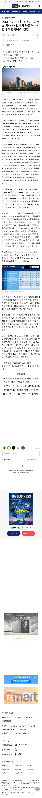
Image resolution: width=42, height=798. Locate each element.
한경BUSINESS (10, 18)
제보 (26, 2)
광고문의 (23, 726)
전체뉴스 (5, 12)
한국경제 (5, 765)
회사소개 (5, 726)
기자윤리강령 (21, 729)
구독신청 (13, 533)
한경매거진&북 (6, 2)
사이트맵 (26, 733)
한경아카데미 (6, 769)
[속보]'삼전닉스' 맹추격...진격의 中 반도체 (22, 382)
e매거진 (31, 2)
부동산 (32, 12)
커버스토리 (16, 12)
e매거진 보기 (28, 533)
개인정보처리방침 (8, 729)
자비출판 (20, 2)
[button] (38, 2)
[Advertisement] (21, 576)
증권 (25, 12)
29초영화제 (19, 773)
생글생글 (30, 769)
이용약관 (32, 726)
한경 (7, 717)
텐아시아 (18, 769)
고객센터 (17, 733)
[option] (21, 624)
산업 (39, 12)
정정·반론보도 (6, 733)
